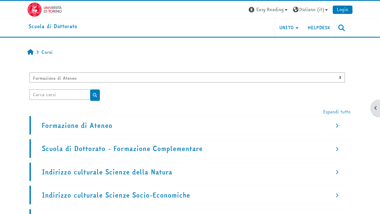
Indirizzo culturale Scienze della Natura (107, 172)
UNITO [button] (286, 27)
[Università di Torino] (44, 9)
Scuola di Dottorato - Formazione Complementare (122, 149)
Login (342, 9)
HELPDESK (319, 27)
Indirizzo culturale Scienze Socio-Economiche (116, 195)
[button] (269, 9)
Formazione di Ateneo (77, 125)
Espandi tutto (337, 111)
